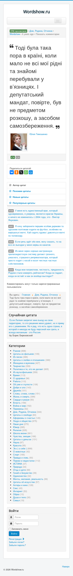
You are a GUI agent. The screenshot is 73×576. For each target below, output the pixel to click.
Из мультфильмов (25, 372)
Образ (18, 494)
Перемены (20, 408)
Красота (19, 445)
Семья (18, 500)
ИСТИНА (19, 463)
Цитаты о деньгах (25, 439)
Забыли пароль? (17, 545)
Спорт (19, 454)
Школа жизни (22, 433)
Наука (18, 442)
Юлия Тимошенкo (38, 134)
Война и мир (22, 405)
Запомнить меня (20, 528)
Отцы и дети (21, 469)
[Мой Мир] (31, 172)
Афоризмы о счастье (26, 417)
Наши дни (21, 424)
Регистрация (15, 539)
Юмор (19, 427)
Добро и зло (22, 387)
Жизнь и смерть (24, 396)
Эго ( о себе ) (22, 448)
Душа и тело (21, 497)
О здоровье (21, 378)
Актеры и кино (23, 485)
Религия (20, 430)
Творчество (21, 366)
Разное (19, 350)
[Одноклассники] (16, 172)
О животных (21, 451)
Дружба (19, 390)
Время (19, 375)
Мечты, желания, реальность (30, 479)
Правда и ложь (23, 457)
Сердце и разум (23, 399)
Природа (19, 466)
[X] (21, 172)
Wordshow (15, 34)
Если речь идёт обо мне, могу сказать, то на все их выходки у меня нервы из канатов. (34, 243)
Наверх (66, 566)
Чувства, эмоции (24, 436)
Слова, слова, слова (26, 393)
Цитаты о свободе (24, 414)
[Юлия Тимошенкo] (19, 142)
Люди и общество (25, 421)
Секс (17, 488)
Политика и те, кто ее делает (31, 369)
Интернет (20, 491)
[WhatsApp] (26, 172)
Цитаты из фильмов (26, 353)
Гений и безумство (24, 472)
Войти (14, 533)
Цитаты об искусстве (26, 482)
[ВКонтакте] (12, 172)
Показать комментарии (47, 34)
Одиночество (22, 475)
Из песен (20, 356)
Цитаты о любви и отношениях (31, 360)
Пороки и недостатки (26, 460)
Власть (19, 402)
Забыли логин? (16, 542)
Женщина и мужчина (26, 363)
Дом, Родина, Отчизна (41, 30)
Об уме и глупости (25, 384)
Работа (19, 381)
